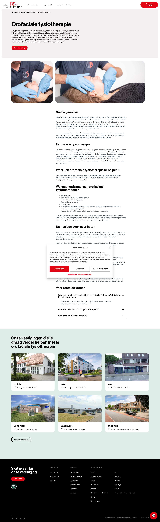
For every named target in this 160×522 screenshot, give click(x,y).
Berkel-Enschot (96, 476)
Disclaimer (146, 517)
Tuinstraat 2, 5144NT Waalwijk (74, 429)
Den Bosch (94, 485)
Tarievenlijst (74, 472)
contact (84, 281)
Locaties (59, 5)
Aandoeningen (33, 5)
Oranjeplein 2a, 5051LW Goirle (27, 388)
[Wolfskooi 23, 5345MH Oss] (109, 387)
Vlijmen (117, 480)
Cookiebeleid (72, 274)
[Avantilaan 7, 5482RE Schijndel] (14, 428)
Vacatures (74, 489)
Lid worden (74, 480)
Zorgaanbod (47, 5)
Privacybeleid (136, 517)
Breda (93, 480)
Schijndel (19, 425)
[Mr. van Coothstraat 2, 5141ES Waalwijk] (109, 428)
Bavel (92, 472)
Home (14, 12)
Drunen (93, 489)
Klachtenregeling (76, 476)
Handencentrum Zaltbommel (124, 493)
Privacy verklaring (85, 274)
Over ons (69, 5)
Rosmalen (117, 476)
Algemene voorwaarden (124, 517)
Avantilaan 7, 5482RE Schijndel (27, 429)
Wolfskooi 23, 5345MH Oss (120, 388)
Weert (116, 489)
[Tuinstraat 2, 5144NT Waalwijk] (61, 428)
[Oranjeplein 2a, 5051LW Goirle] (14, 387)
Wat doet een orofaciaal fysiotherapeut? (78, 309)
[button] (109, 247)
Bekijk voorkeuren (100, 269)
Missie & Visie (75, 485)
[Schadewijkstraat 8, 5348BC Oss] (61, 387)
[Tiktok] (24, 518)
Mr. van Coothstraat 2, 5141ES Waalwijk (124, 429)
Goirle (17, 384)
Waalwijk (66, 425)
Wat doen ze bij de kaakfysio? (72, 316)
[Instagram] (12, 518)
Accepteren (59, 269)
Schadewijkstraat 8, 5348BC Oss (75, 388)
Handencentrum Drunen (99, 493)
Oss (63, 384)
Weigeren (80, 269)
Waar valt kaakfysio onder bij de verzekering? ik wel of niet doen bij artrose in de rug (89, 296)
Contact (73, 493)
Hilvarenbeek (95, 501)
